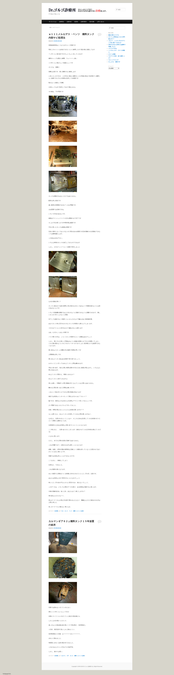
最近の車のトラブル (113, 35)
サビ (62, 511)
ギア (68, 655)
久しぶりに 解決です (114, 61)
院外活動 (92, 21)
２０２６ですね (112, 48)
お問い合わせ (100, 21)
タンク (66, 511)
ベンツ (70, 511)
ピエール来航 (111, 54)
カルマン (63, 655)
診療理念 (61, 21)
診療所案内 (84, 21)
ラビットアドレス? (113, 60)
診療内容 (69, 21)
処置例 (76, 21)
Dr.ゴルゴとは (52, 21)
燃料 (74, 511)
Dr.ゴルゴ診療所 (78, 10)
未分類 (56, 511)
